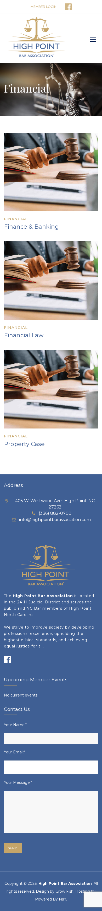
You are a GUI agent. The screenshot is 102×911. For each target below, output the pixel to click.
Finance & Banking (31, 226)
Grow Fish (64, 891)
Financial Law (23, 335)
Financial (16, 219)
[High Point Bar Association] (36, 38)
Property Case (24, 444)
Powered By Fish (50, 899)
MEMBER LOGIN (43, 7)
